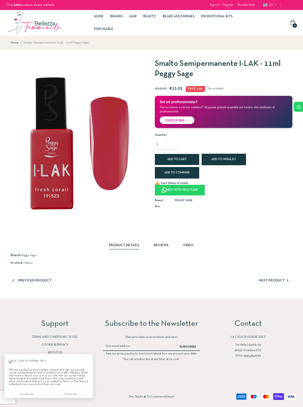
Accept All (26, 394)
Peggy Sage (184, 200)
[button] (246, 5)
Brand (15, 255)
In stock (17, 262)
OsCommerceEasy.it (160, 396)
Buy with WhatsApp (182, 190)
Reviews (161, 245)
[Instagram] (294, 5)
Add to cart (177, 159)
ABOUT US (55, 352)
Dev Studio (136, 396)
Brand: (159, 200)
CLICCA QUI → (177, 120)
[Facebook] (286, 5)
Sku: (157, 206)
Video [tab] (188, 245)
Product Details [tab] (124, 245)
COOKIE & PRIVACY (55, 344)
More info (71, 394)
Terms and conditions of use (55, 337)
